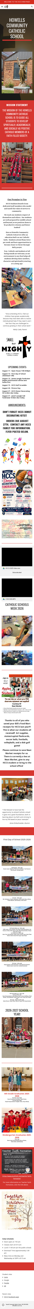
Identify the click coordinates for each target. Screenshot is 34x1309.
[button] (2, 6)
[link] (17, 559)
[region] (17, 2)
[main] (17, 29)
